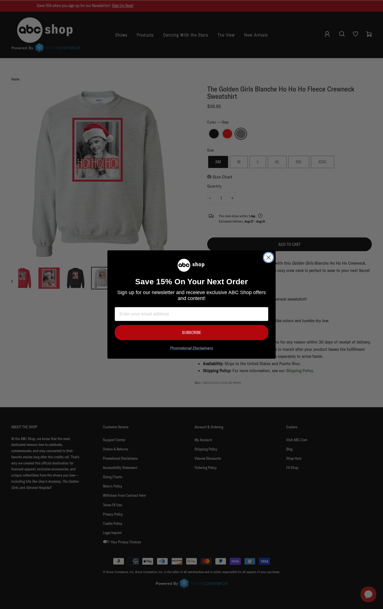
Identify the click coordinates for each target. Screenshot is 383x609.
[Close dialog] (268, 257)
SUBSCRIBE (191, 332)
